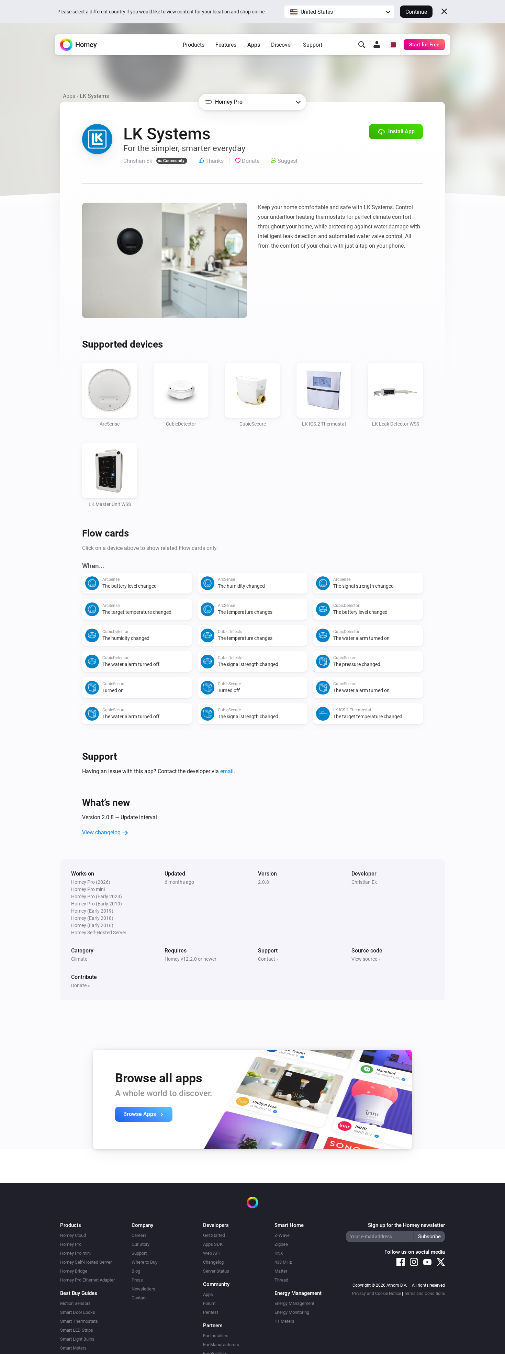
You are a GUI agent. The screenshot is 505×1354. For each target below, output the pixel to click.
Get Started (214, 1235)
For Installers (215, 1335)
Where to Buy (144, 1262)
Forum (209, 1303)
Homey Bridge (73, 1271)
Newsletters (143, 1288)
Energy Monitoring (291, 1312)
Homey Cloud (73, 1235)
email (227, 771)
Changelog (213, 1262)
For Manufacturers (221, 1344)
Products (193, 45)
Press (137, 1280)
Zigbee (281, 1244)
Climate (79, 959)
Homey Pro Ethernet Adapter (87, 1280)
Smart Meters (73, 1348)
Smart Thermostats (79, 1321)
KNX (278, 1253)
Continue (416, 12)
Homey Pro (70, 1244)
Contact (139, 1297)
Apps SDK (213, 1244)
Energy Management (294, 1303)
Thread (281, 1280)
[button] (339, 11)
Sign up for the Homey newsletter (406, 1225)
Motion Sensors (75, 1303)
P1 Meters (284, 1321)
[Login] (377, 44)
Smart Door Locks (77, 1312)
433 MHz (283, 1262)
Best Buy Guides (78, 1293)
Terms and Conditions (424, 1293)
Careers (139, 1235)
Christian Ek (364, 882)
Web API (211, 1253)
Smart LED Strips (76, 1330)
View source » (366, 959)
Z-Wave (282, 1235)
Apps (253, 45)
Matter (280, 1271)
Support (312, 45)
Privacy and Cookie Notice (376, 1293)
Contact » (268, 959)
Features (225, 45)
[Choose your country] (392, 44)
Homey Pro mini (75, 1253)
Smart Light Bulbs (77, 1339)
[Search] (362, 44)
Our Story (140, 1244)
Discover (281, 45)
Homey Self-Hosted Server (86, 1262)
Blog (136, 1271)
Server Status (216, 1271)
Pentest (210, 1312)
